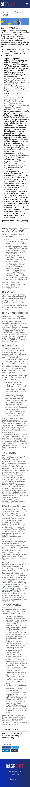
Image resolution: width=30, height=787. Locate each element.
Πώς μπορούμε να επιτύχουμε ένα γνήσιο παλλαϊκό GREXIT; (15, 230)
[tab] (15, 230)
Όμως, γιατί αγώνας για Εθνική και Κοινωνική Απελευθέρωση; (12, 735)
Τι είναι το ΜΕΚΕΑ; (11, 729)
